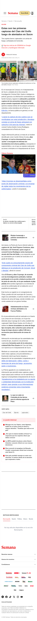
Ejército (5, 110)
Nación (10, 21)
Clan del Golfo (7, 412)
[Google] (3, 597)
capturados (25, 412)
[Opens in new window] (6, 597)
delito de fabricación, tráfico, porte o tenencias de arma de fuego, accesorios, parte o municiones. (17, 363)
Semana (4, 21)
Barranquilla (18, 21)
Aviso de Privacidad (9, 602)
